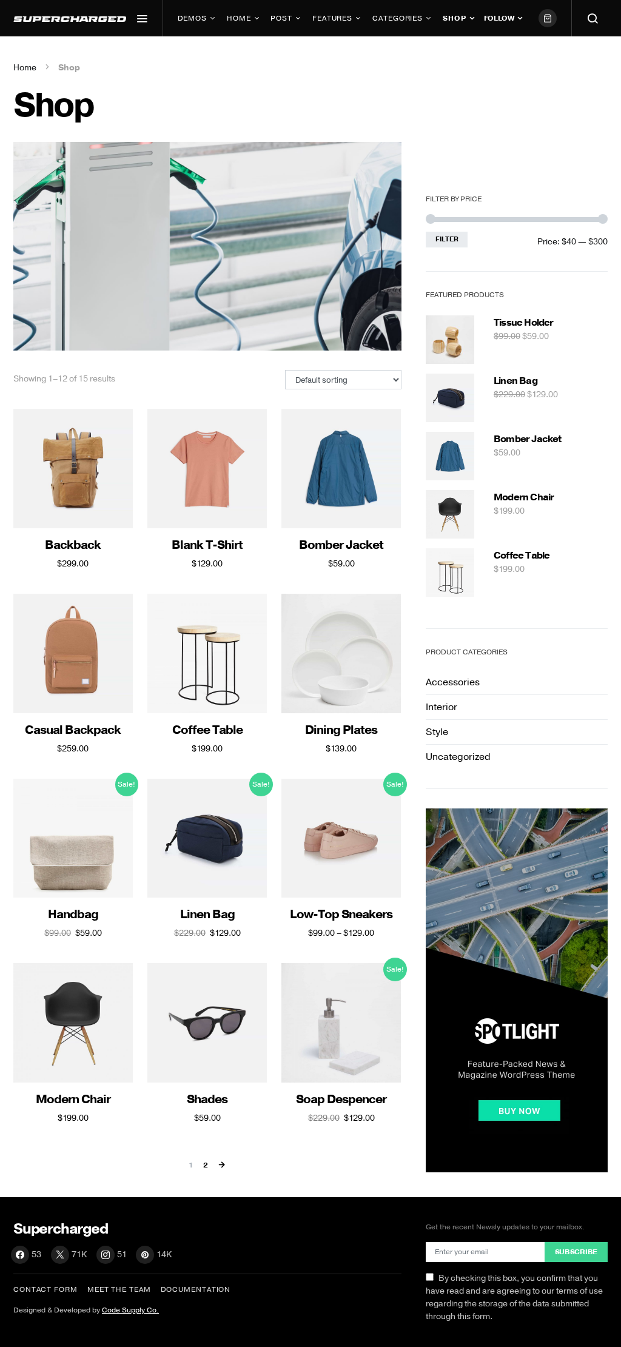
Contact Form (45, 1289)
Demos (192, 18)
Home (239, 18)
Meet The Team (119, 1289)
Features (332, 18)
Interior (441, 707)
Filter (446, 239)
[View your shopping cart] (548, 18)
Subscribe (576, 1252)
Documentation (196, 1289)
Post (281, 18)
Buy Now (200, 54)
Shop (454, 18)
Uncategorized (458, 757)
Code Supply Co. (130, 1310)
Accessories (453, 682)
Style (437, 732)
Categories (397, 18)
